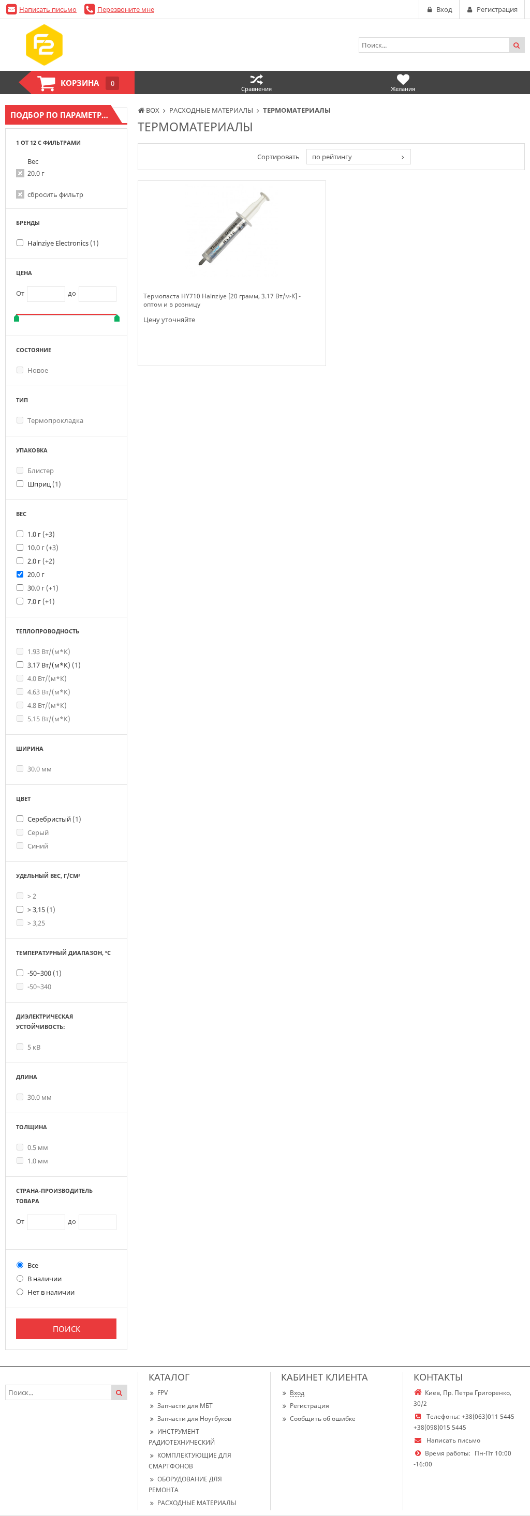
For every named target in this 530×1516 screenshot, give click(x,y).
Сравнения (256, 89)
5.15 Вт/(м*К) (48, 718)
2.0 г (41, 561)
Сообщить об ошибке (323, 1418)
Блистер (40, 470)
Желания (403, 89)
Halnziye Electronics (63, 243)
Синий (37, 846)
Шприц (44, 484)
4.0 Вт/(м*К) (47, 678)
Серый (38, 832)
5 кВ (33, 1047)
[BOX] (44, 45)
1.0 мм (37, 1160)
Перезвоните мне (125, 9)
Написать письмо (48, 9)
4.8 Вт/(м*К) (47, 705)
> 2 (31, 896)
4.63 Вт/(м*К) (48, 691)
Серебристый (54, 819)
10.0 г (42, 547)
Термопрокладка (55, 420)
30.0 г (42, 588)
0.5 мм (37, 1147)
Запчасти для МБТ (185, 1405)
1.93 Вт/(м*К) (48, 651)
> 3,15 (41, 909)
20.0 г (36, 173)
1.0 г (41, 534)
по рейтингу (332, 156)
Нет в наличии (51, 1292)
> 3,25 (36, 923)
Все (32, 1265)
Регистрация (309, 1405)
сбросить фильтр (55, 194)
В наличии (44, 1278)
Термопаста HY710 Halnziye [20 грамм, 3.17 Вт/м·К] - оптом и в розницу (222, 300)
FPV (162, 1392)
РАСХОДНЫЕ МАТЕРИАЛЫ (196, 1502)
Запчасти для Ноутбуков (194, 1418)
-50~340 (39, 986)
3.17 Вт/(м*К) (54, 665)
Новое (37, 370)
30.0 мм (39, 769)
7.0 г (41, 601)
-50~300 (44, 973)
